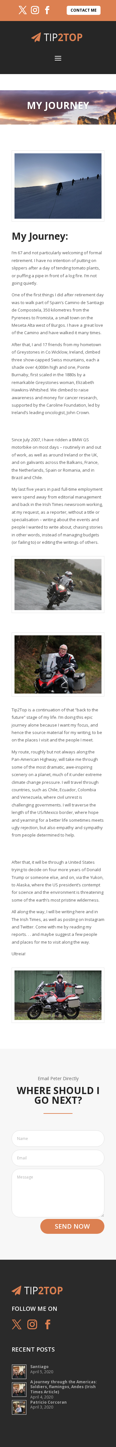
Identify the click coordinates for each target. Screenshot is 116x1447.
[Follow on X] (23, 10)
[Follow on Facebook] (47, 10)
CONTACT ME (84, 10)
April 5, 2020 (41, 1369)
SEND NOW (72, 1226)
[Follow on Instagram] (35, 10)
